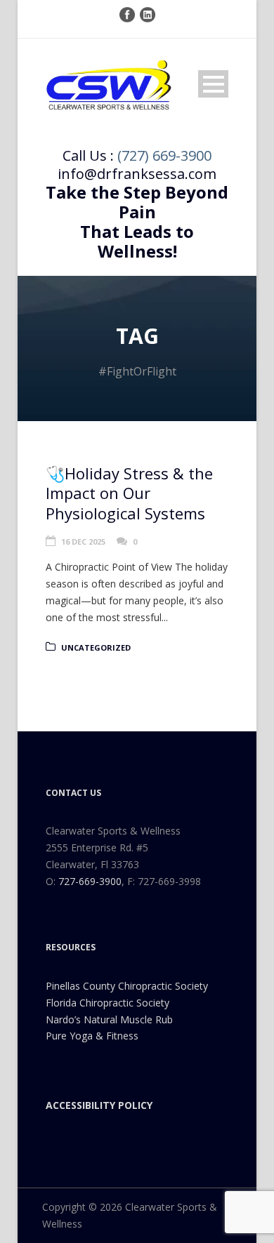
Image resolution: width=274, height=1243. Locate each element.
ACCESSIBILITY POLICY (99, 1105)
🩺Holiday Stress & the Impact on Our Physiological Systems (129, 493)
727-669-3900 (90, 881)
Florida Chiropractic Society (107, 1002)
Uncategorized (96, 647)
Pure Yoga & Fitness (92, 1035)
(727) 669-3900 (164, 155)
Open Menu (213, 84)
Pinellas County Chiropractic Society (127, 985)
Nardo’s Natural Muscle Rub (109, 1019)
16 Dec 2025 (83, 541)
